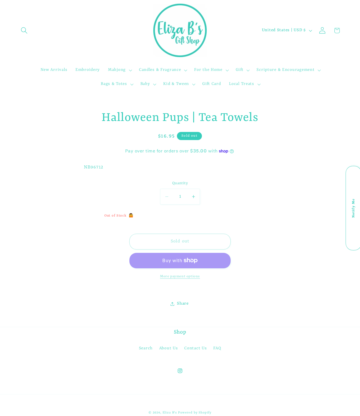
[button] (24, 30)
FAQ (217, 348)
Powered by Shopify (195, 413)
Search (146, 348)
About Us (168, 348)
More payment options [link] (180, 276)
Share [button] (183, 303)
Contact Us (195, 348)
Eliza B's (170, 413)
